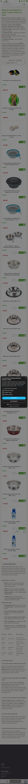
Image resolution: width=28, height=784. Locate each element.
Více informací (20, 385)
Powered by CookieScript (14, 406)
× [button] (25, 377)
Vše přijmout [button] (14, 398)
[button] (14, 404)
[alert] (14, 392)
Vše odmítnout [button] (14, 401)
